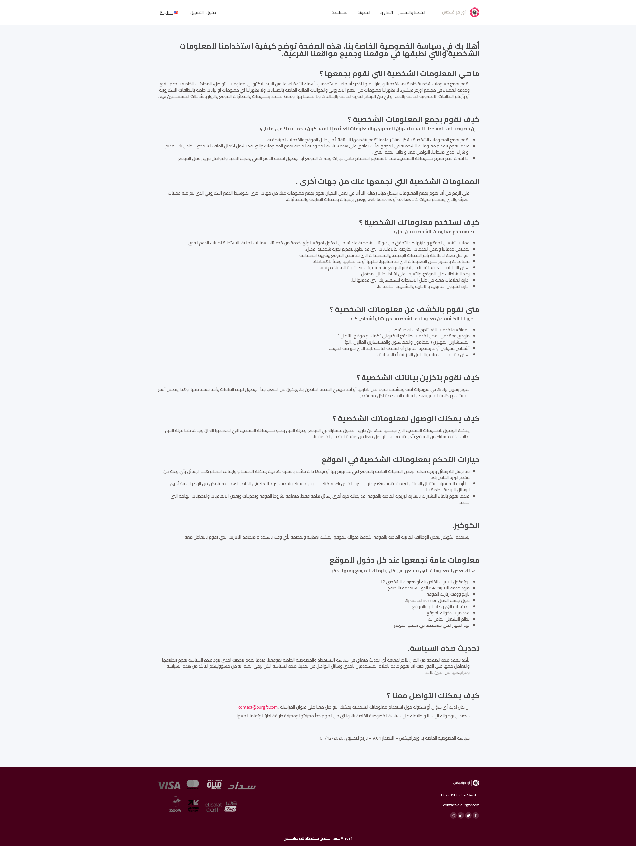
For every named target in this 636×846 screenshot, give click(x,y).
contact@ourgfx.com (258, 707)
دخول (211, 12)
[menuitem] (412, 12)
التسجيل (197, 12)
